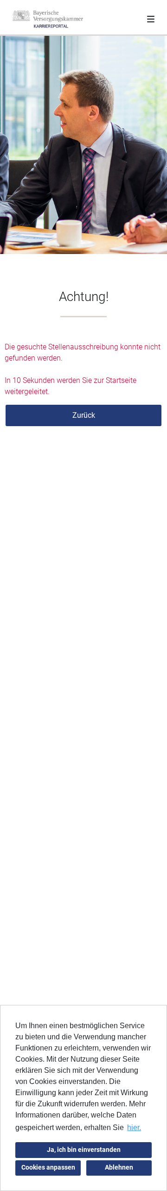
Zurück (83, 415)
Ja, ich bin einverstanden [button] (84, 1150)
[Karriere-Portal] (48, 18)
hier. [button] (134, 1127)
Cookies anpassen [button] (48, 1167)
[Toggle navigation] (150, 17)
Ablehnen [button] (119, 1167)
